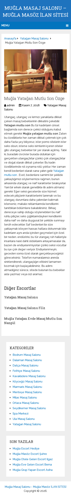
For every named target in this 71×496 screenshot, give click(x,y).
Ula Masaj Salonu (24, 419)
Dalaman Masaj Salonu (27, 360)
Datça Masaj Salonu (25, 365)
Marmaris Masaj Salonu (27, 386)
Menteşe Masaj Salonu (27, 392)
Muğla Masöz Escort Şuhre (30, 454)
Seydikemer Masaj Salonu (29, 408)
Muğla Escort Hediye (26, 448)
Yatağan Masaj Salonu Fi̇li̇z (24, 308)
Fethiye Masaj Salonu (26, 370)
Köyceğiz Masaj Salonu (27, 381)
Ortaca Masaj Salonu (26, 403)
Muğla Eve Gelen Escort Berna (32, 464)
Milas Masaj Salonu (25, 397)
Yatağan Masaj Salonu (21, 297)
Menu (5, 25)
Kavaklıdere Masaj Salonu (29, 376)
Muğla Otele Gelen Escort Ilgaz (33, 459)
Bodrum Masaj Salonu (27, 354)
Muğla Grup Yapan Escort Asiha (33, 470)
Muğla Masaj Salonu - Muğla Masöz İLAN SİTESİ (35, 486)
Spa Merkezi (20, 413)
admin (11, 105)
